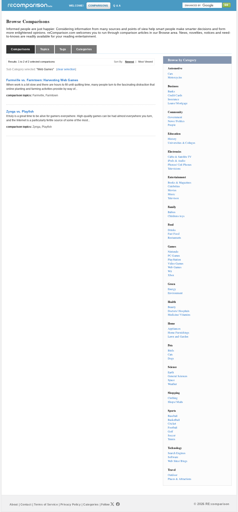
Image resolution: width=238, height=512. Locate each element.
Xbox (171, 275)
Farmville (38, 95)
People (171, 125)
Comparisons (20, 49)
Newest (129, 61)
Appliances (174, 328)
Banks (171, 91)
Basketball (174, 420)
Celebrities (174, 186)
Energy (172, 289)
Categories (84, 49)
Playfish (47, 126)
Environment (175, 293)
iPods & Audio (176, 160)
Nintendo (173, 251)
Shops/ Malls (175, 402)
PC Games (174, 255)
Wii (170, 271)
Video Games (176, 263)
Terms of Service (46, 504)
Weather (172, 384)
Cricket (172, 423)
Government (175, 117)
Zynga (36, 126)
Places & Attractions (180, 479)
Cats (170, 354)
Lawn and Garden (178, 336)
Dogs (171, 358)
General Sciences (178, 376)
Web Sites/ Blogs (178, 461)
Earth (171, 372)
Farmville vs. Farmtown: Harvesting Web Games (42, 80)
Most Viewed (145, 61)
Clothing (173, 398)
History (172, 139)
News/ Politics (176, 121)
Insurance (173, 99)
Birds (171, 350)
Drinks (172, 230)
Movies (172, 190)
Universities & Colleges (181, 142)
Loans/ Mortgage (178, 103)
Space (171, 380)
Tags (63, 49)
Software (173, 457)
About (14, 504)
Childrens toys (176, 216)
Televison (173, 198)
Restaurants (174, 237)
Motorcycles (175, 77)
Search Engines (176, 453)
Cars (170, 73)
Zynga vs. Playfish (20, 111)
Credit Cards (175, 95)
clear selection (66, 69)
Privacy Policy (70, 504)
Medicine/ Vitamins (179, 314)
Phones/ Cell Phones (180, 164)
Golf (170, 431)
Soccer (171, 435)
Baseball (173, 416)
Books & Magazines (179, 182)
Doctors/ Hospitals (178, 311)
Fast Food (173, 233)
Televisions (174, 168)
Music (171, 194)
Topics (45, 49)
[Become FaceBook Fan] (118, 504)
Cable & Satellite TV (180, 156)
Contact (26, 504)
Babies (171, 212)
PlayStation (174, 259)
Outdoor (173, 475)
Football (172, 427)
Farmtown (52, 95)
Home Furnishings (178, 332)
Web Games (175, 267)
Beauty (172, 307)
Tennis (171, 439)
